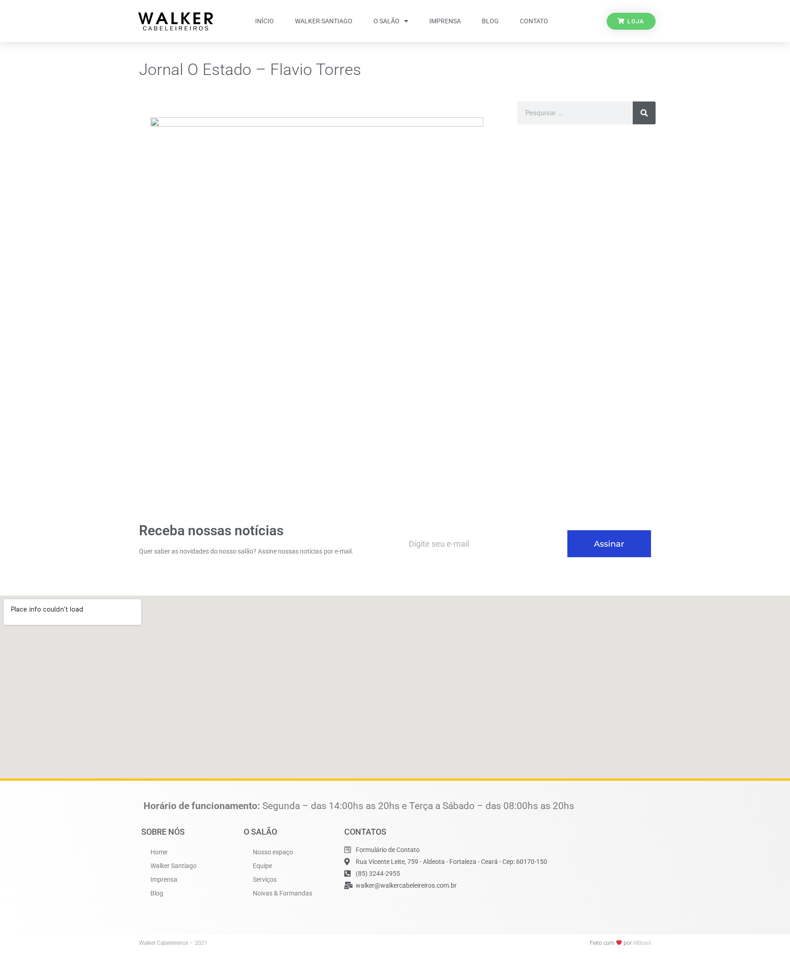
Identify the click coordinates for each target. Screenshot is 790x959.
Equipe (262, 865)
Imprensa (445, 21)
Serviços (265, 879)
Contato (534, 21)
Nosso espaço (273, 852)
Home (158, 852)
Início (264, 21)
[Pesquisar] (644, 112)
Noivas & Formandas (282, 893)
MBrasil (642, 943)
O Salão (387, 21)
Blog (490, 21)
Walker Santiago (323, 21)
